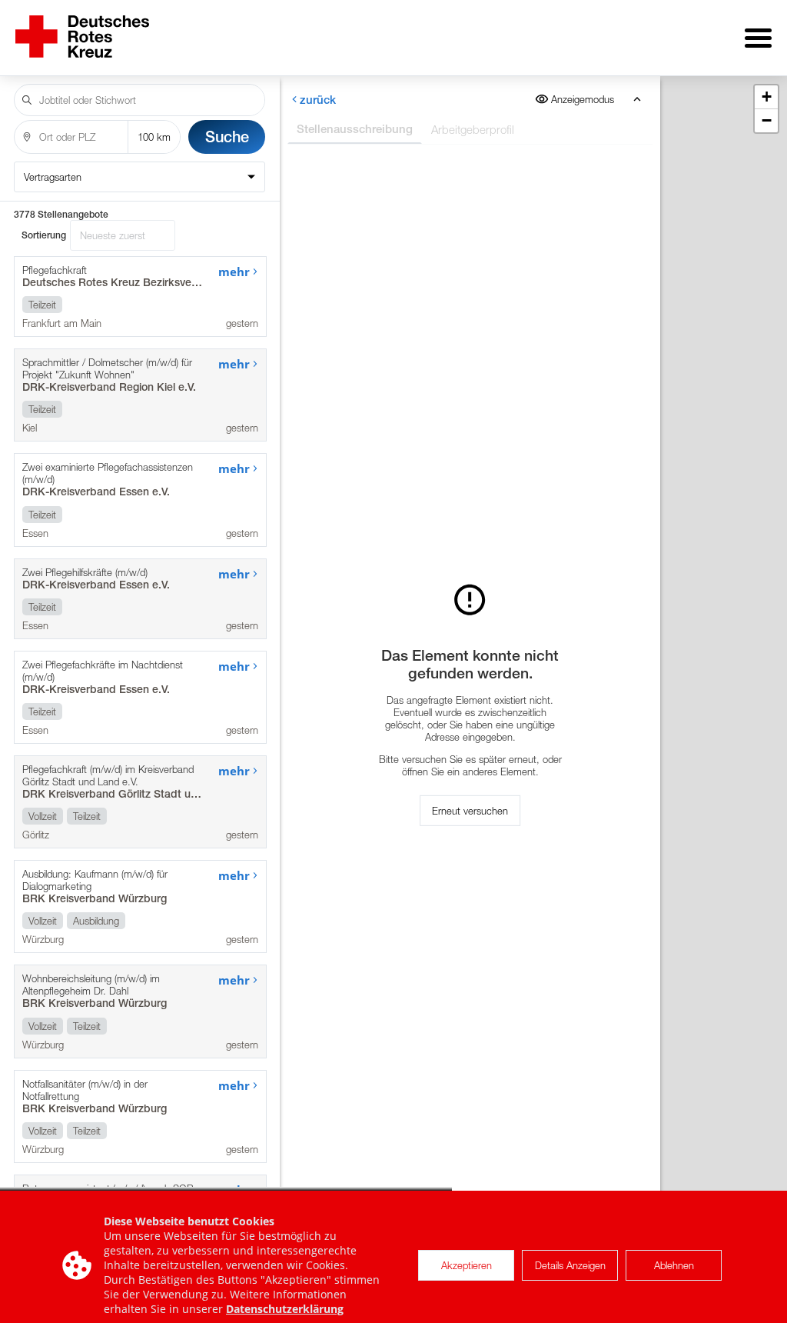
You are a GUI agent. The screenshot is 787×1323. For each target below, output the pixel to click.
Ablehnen (674, 1265)
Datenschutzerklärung (285, 1308)
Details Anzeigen (570, 1265)
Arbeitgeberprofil (471, 129)
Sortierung (44, 235)
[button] (766, 97)
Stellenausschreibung (354, 128)
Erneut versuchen (470, 811)
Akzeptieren (466, 1265)
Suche (227, 136)
